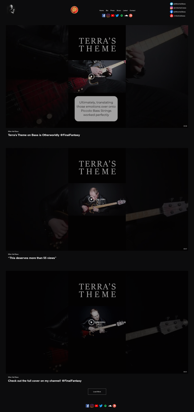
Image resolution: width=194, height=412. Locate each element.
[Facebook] (103, 15)
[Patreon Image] (130, 15)
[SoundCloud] (126, 15)
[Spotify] (121, 15)
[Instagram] (108, 15)
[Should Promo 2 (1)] (74, 10)
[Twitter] (117, 15)
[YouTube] (112, 15)
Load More (97, 392)
